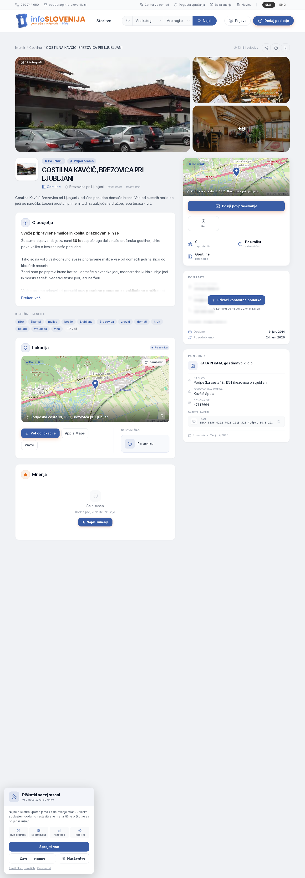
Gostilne (35, 48)
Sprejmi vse (49, 847)
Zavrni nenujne (32, 858)
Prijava (241, 21)
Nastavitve (76, 858)
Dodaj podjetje (276, 21)
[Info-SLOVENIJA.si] (50, 20)
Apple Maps (75, 433)
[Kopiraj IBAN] (278, 421)
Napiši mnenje (98, 522)
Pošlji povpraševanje (239, 206)
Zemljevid (156, 362)
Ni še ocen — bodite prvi (123, 187)
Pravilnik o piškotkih (22, 868)
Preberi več (31, 298)
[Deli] (266, 47)
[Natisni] (276, 47)
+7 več (72, 329)
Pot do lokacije (43, 433)
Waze (29, 445)
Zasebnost (44, 868)
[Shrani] (285, 47)
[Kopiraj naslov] (161, 415)
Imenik (20, 48)
